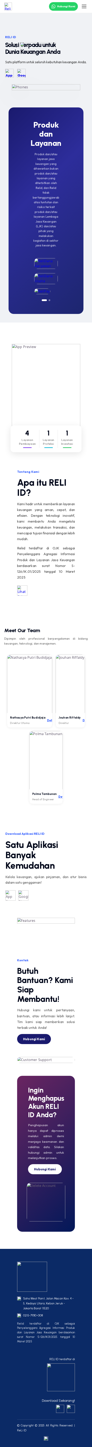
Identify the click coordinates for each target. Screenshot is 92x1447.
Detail (51, 720)
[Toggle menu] (84, 6)
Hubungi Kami (66, 6)
